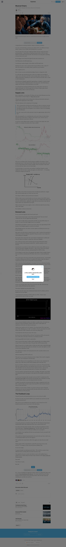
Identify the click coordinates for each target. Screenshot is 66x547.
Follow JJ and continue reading (33, 276)
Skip (33, 279)
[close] (42, 266)
